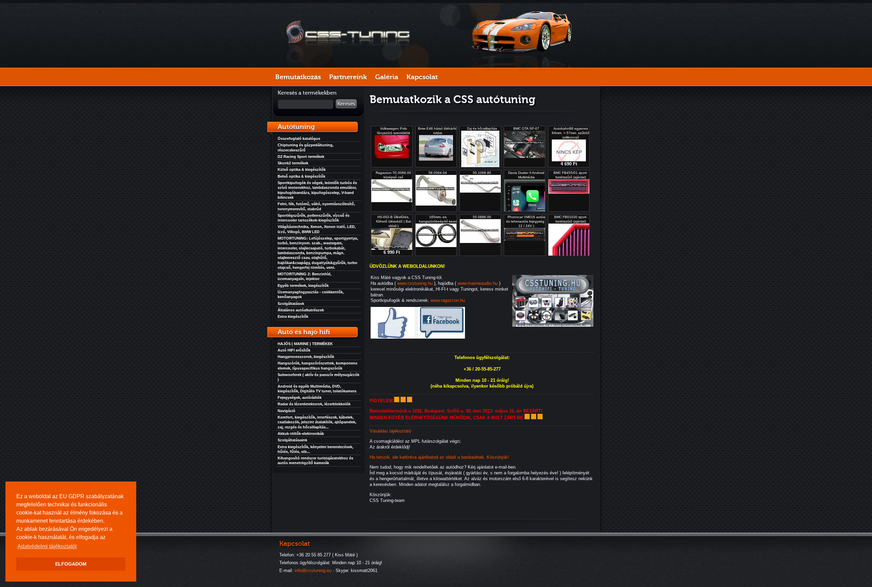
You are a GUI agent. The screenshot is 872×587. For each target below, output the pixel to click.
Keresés (346, 104)
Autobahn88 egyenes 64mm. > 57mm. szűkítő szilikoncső (570, 133)
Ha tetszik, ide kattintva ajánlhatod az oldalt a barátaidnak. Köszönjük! (439, 457)
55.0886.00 (482, 217)
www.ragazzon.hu (448, 300)
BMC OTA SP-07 (526, 128)
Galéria (386, 77)
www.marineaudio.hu (477, 283)
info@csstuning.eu (313, 570)
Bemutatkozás (298, 77)
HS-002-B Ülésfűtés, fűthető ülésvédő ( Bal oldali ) (393, 221)
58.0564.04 (438, 173)
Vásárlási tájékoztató (390, 431)
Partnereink (348, 77)
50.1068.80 (482, 173)
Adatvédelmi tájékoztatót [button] (47, 546)
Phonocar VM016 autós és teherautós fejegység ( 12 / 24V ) (526, 221)
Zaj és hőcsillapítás (482, 128)
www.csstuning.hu (415, 283)
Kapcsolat (422, 77)
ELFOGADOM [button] (71, 564)
